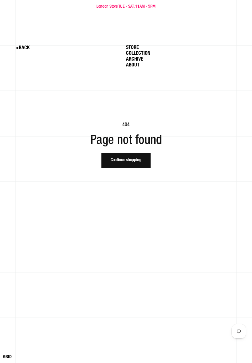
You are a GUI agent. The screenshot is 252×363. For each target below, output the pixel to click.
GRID (7, 357)
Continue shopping (126, 160)
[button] (142, 54)
